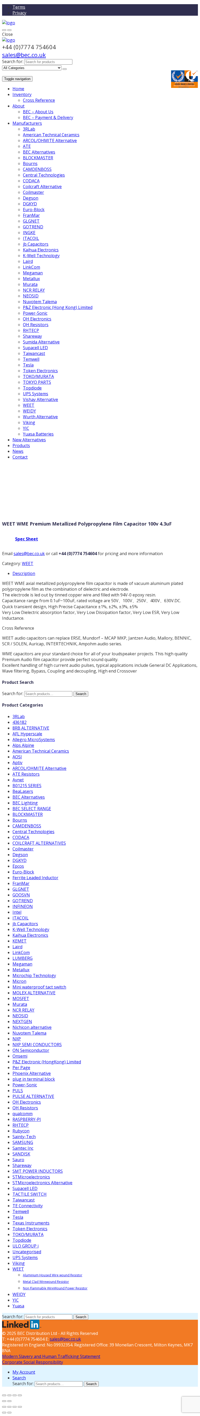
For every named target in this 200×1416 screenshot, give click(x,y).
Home (18, 89)
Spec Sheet (26, 539)
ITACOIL (31, 238)
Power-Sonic (35, 313)
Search (81, 694)
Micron (19, 981)
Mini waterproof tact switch (39, 987)
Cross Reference (39, 100)
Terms (18, 7)
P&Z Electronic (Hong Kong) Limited (57, 307)
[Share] (9, 1395)
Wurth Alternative (40, 417)
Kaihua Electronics (41, 250)
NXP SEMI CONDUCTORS (37, 1044)
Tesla (28, 365)
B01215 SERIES (26, 785)
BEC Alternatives (39, 152)
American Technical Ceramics (51, 135)
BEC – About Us (38, 112)
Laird (28, 261)
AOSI (17, 757)
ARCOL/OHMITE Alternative (50, 140)
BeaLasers (22, 791)
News (17, 451)
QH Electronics (37, 319)
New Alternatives (29, 440)
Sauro (18, 1160)
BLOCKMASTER (38, 158)
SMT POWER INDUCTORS (37, 1171)
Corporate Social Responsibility (32, 1362)
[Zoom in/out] (20, 1395)
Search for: (12, 61)
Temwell (31, 359)
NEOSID (31, 296)
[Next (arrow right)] (9, 1401)
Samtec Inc (22, 1148)
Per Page (21, 1067)
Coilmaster (33, 192)
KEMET (19, 941)
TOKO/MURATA (38, 376)
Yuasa (18, 1306)
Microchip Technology (34, 975)
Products (21, 445)
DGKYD (30, 204)
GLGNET (31, 221)
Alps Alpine (23, 745)
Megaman (33, 273)
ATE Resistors (26, 774)
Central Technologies (44, 175)
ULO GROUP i (25, 1246)
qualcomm (22, 1113)
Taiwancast (34, 353)
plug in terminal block (33, 1079)
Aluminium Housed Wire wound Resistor (52, 1275)
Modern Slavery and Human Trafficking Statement (51, 1356)
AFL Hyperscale (27, 734)
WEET (28, 405)
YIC (26, 428)
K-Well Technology (41, 255)
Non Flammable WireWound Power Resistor (55, 1288)
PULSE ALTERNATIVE (33, 1096)
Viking (29, 422)
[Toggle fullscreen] (14, 1395)
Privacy (19, 13)
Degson (30, 198)
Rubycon (20, 1131)
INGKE (29, 232)
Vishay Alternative (40, 399)
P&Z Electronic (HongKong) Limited (46, 1062)
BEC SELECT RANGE (31, 808)
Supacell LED (35, 348)
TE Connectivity (27, 1206)
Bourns (30, 163)
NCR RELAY (34, 290)
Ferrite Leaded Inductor (35, 878)
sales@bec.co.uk (24, 55)
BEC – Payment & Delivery (48, 117)
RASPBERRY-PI (26, 1119)
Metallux (31, 278)
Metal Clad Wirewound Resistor (46, 1281)
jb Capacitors (35, 244)
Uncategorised (26, 1252)
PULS (17, 1090)
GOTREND (33, 227)
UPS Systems (35, 394)
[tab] (105, 573)
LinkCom (31, 267)
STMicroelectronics (31, 1177)
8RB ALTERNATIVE (30, 728)
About (18, 106)
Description (23, 573)
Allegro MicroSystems (33, 739)
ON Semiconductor (30, 1050)
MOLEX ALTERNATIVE (33, 993)
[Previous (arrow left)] (4, 1401)
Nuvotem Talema (40, 301)
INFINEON (22, 906)
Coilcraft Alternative (42, 186)
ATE (27, 146)
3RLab (29, 129)
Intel (16, 912)
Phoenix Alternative (31, 1073)
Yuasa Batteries (38, 434)
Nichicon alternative (32, 1027)
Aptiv (17, 762)
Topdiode (32, 388)
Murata (30, 284)
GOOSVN (21, 895)
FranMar (31, 215)
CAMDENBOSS (37, 169)
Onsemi (19, 1056)
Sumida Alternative (41, 342)
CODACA (31, 181)
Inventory (22, 94)
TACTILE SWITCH (29, 1194)
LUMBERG (22, 958)
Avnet (18, 780)
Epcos (18, 866)
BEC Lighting (25, 803)
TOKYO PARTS (37, 382)
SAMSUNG (22, 1142)
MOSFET (20, 998)
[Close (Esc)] (4, 1395)
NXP (16, 1039)
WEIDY (29, 411)
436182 (19, 722)
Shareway (32, 336)
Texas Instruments (30, 1223)
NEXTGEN (22, 1021)
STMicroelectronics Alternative (42, 1183)
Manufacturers (27, 123)
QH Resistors (35, 325)
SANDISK (21, 1154)
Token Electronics (40, 371)
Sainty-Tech (24, 1136)
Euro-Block (34, 209)
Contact (20, 457)
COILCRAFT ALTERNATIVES (39, 843)
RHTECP (31, 330)
